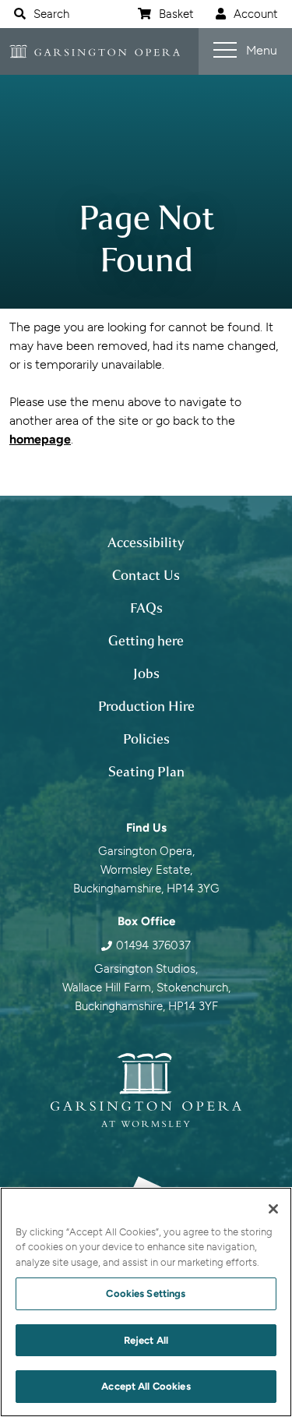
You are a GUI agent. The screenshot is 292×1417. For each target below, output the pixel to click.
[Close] (273, 1209)
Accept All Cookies (145, 1386)
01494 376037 (153, 945)
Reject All (146, 1340)
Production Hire (146, 706)
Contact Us (146, 575)
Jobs (146, 673)
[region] (146, 1302)
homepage (40, 439)
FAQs (146, 608)
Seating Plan (146, 771)
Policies (146, 739)
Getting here (146, 640)
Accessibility (146, 542)
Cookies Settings (145, 1293)
